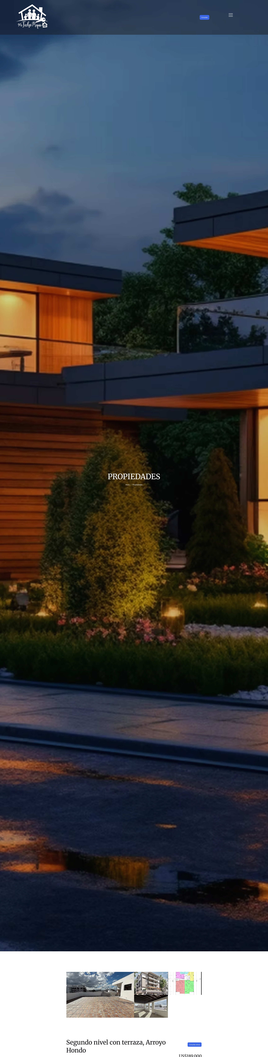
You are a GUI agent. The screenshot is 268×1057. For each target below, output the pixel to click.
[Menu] (231, 15)
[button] (194, 1044)
